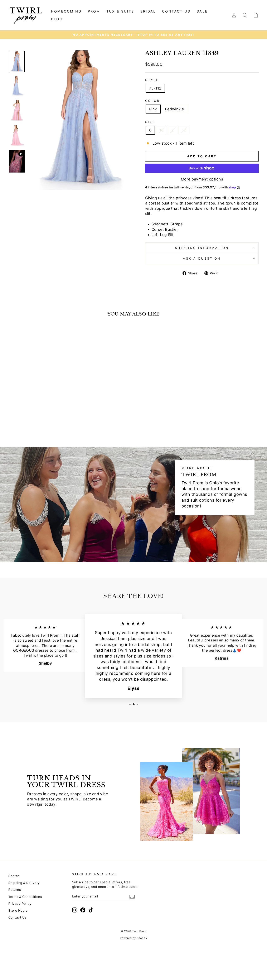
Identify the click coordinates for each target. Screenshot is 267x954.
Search (14, 876)
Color (152, 100)
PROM (94, 11)
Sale (202, 11)
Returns (14, 890)
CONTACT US (176, 11)
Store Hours (18, 910)
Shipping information (202, 248)
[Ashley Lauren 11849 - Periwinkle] (41, 422)
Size (150, 122)
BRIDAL (148, 11)
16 (161, 130)
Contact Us (17, 917)
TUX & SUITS (120, 11)
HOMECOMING (66, 11)
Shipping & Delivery (24, 883)
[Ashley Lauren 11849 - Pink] (35, 422)
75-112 (155, 88)
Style (152, 80)
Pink (153, 109)
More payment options (202, 179)
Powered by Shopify (133, 938)
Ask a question (202, 258)
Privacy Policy (19, 904)
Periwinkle (174, 109)
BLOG (57, 19)
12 (184, 130)
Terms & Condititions (25, 897)
